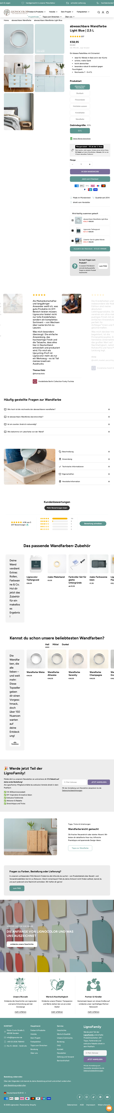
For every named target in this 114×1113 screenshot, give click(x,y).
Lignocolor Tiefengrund (91, 229)
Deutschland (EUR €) (15, 1093)
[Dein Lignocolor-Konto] (103, 12)
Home (6, 20)
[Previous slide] (9, 588)
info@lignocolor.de (14, 1037)
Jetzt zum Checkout (90, 179)
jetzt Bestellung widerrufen (15, 1085)
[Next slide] (104, 588)
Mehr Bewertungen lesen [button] (57, 508)
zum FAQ (103, 266)
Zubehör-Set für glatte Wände (94, 240)
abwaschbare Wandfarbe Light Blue (95, 219)
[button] (75, 36)
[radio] (80, 87)
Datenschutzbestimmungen (72, 790)
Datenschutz (72, 1105)
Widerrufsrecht (104, 1105)
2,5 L (80, 131)
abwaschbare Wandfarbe (21, 20)
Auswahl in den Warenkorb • (90, 249)
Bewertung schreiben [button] (93, 523)
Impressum (90, 1105)
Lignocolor (14, 1105)
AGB (82, 1105)
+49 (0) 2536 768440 (15, 1042)
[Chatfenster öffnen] (109, 1108)
